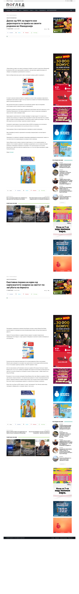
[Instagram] (67, 1)
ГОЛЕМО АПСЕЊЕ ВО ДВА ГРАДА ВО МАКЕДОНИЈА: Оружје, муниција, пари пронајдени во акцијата (13, 219)
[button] (71, 10)
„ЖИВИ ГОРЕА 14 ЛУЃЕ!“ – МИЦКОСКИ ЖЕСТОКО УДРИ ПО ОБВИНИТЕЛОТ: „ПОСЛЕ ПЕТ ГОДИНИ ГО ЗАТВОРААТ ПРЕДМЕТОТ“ (42, 218)
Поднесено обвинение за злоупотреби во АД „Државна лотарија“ (65, 197)
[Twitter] (68, 1)
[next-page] (9, 224)
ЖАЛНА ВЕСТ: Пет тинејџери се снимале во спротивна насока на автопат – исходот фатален (28, 218)
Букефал (12, 152)
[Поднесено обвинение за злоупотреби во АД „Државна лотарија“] (55, 197)
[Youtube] (71, 1)
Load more (62, 202)
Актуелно (61, 162)
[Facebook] (66, 1)
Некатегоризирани (13, 15)
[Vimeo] (70, 1)
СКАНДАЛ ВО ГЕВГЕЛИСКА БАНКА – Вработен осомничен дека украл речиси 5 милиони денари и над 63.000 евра (65, 190)
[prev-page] (7, 224)
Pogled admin (10, 28)
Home (8, 15)
